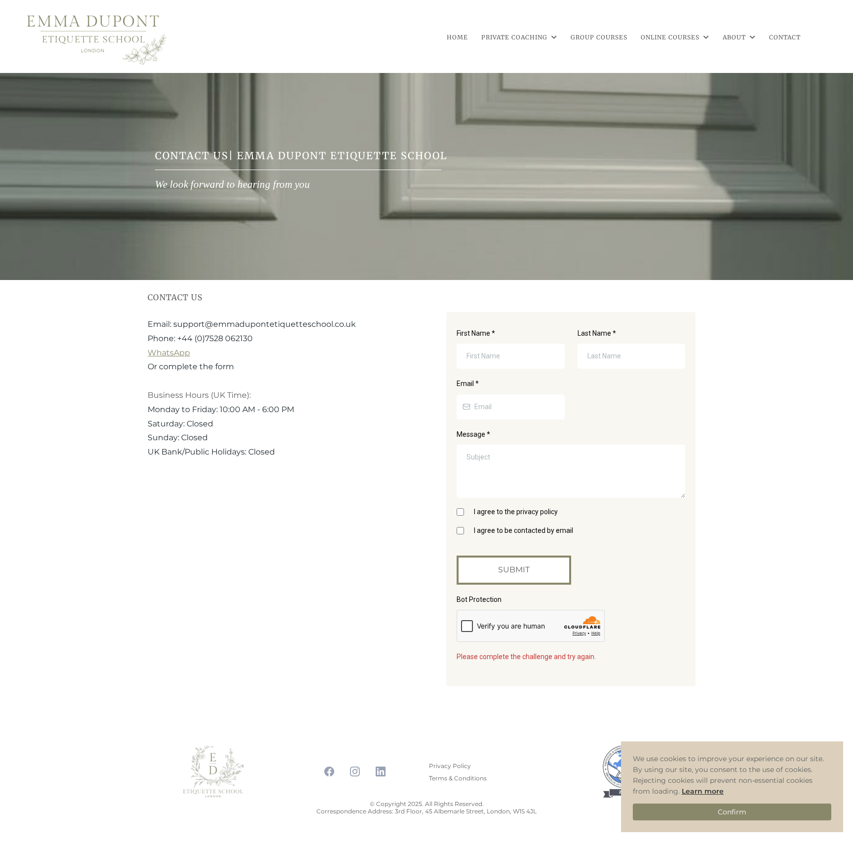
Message (473, 434)
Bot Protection (479, 599)
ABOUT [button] (735, 37)
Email (468, 383)
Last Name (597, 333)
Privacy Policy (450, 766)
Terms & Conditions (458, 778)
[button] (553, 37)
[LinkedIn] (380, 771)
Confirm (732, 811)
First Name (476, 333)
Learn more (703, 791)
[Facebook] (329, 771)
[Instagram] (355, 771)
